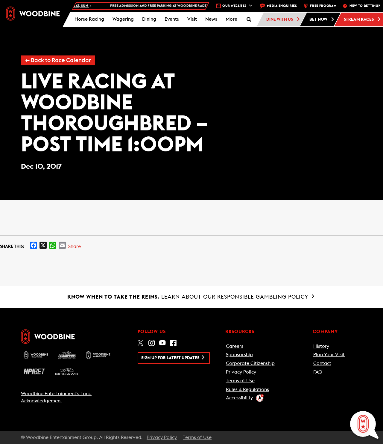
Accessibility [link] (239, 397)
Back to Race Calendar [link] (58, 60)
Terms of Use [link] (240, 380)
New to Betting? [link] (364, 5)
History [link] (321, 346)
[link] (33, 13)
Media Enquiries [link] (282, 5)
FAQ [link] (317, 372)
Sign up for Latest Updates (170, 358)
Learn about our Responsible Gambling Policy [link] (188, 296)
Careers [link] (234, 346)
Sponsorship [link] (239, 354)
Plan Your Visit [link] (329, 354)
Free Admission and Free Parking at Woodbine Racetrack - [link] (176, 5)
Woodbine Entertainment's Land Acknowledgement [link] (56, 397)
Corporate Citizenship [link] (250, 363)
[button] (231, 19)
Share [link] (74, 246)
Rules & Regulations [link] (247, 389)
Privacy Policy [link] (241, 372)
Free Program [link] (323, 5)
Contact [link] (322, 363)
